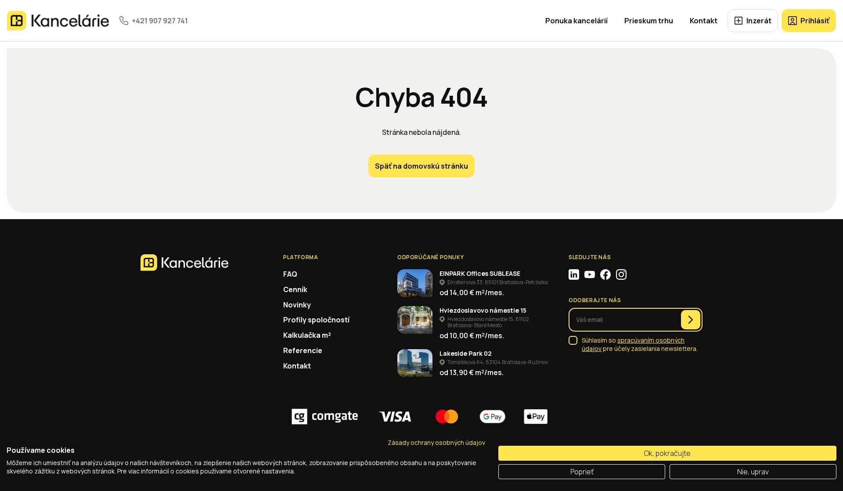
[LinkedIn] (574, 274)
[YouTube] (589, 274)
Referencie (302, 350)
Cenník (295, 289)
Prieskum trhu (648, 20)
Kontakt (703, 20)
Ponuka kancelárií (576, 20)
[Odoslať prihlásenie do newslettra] (690, 319)
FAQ (290, 274)
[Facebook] (605, 274)
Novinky (297, 305)
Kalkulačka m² (307, 335)
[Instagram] (621, 274)
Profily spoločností (316, 320)
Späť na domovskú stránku (421, 166)
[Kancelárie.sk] (58, 20)
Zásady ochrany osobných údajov (436, 442)
